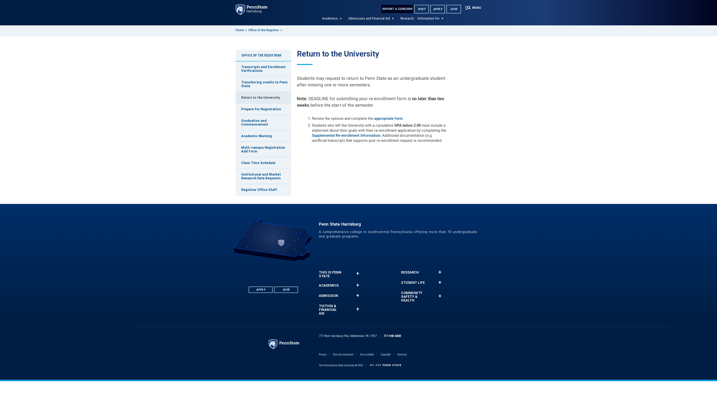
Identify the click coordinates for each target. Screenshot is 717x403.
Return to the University (260, 97)
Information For (429, 18)
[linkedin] (263, 271)
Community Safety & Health (412, 296)
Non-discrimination (343, 354)
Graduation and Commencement (254, 122)
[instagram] (292, 271)
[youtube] (283, 271)
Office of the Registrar (263, 30)
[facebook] (254, 271)
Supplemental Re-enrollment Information (346, 135)
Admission (328, 296)
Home (240, 30)
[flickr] (273, 271)
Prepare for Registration (261, 109)
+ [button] (357, 273)
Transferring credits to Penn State (264, 84)
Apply (438, 9)
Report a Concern (397, 9)
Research (407, 18)
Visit (422, 9)
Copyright (386, 354)
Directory (402, 354)
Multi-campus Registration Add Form (263, 149)
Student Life (413, 283)
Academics (330, 18)
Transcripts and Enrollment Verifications (263, 69)
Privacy (323, 354)
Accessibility (367, 354)
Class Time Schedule (258, 163)
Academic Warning (256, 136)
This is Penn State (330, 274)
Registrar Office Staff (259, 190)
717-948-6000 (392, 336)
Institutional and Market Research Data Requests (261, 176)
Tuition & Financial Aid (328, 309)
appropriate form (388, 118)
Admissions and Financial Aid (369, 18)
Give (453, 9)
